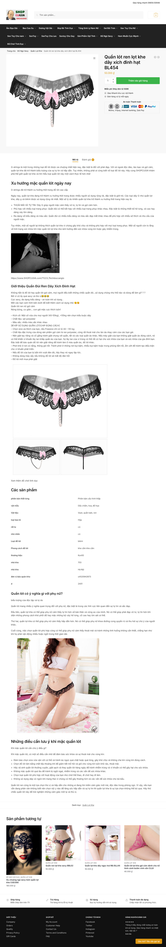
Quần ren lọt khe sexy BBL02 (59, 865)
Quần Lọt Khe (36, 51)
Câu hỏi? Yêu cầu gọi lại (149, 941)
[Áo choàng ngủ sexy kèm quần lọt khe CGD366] (24, 850)
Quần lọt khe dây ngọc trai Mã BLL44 (102, 865)
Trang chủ (11, 51)
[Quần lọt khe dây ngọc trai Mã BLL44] (102, 843)
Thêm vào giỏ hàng (138, 80)
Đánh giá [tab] (86, 159)
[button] (94, 58)
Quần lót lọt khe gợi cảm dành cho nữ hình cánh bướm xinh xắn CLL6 (142, 866)
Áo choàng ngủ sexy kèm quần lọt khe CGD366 (22, 881)
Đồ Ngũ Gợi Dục (13, 877)
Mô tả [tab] (75, 159)
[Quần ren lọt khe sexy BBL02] (63, 843)
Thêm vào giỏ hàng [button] (24, 891)
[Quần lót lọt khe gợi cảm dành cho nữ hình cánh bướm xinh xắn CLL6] (158, 57)
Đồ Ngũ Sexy (22, 51)
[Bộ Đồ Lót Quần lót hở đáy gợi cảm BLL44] (155, 57)
